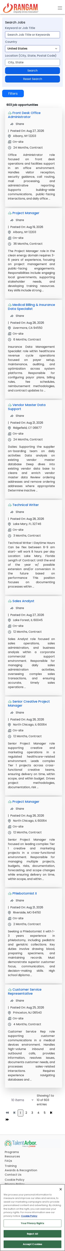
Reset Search (32, 79)
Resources (12, 1156)
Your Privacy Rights (32, 1223)
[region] (32, 1217)
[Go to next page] (51, 1113)
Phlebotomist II (24, 893)
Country (11, 42)
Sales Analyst (23, 601)
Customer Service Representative (25, 991)
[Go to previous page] (14, 1113)
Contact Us (13, 1175)
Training (11, 1166)
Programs (12, 1152)
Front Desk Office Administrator (24, 115)
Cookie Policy (14, 1180)
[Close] (61, 1189)
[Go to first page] (7, 1113)
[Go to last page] (7, 1119)
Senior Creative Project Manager (29, 703)
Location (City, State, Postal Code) (31, 56)
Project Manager (25, 213)
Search (32, 70)
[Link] (20, 8)
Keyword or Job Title (20, 28)
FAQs (8, 1161)
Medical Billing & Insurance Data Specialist (31, 306)
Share (19, 124)
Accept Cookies (32, 1244)
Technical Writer (25, 505)
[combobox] (32, 34)
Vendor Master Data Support (27, 407)
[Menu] (60, 8)
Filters (13, 93)
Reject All (32, 1234)
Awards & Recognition (21, 1170)
